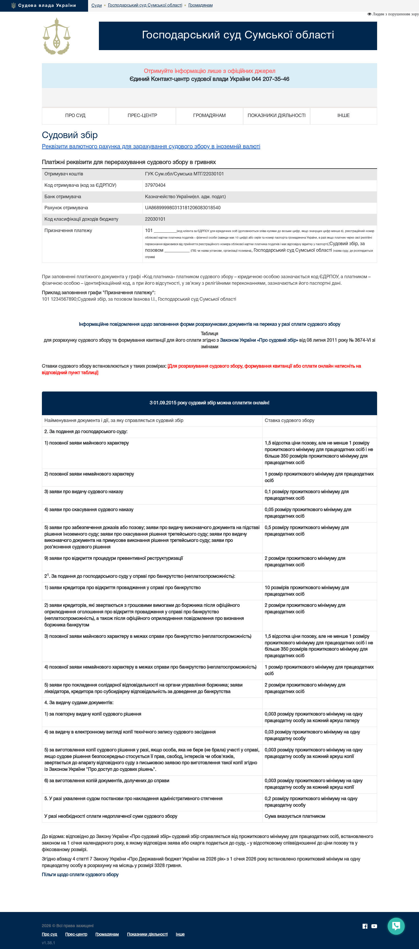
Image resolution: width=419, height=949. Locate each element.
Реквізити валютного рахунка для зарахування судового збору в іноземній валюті (151, 146)
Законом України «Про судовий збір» (259, 341)
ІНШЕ (343, 116)
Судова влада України (47, 6)
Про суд (49, 934)
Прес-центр (76, 934)
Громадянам (107, 934)
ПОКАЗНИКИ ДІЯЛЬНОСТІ (277, 116)
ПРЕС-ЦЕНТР (142, 116)
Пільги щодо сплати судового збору (80, 875)
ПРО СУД (75, 116)
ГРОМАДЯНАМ (209, 116)
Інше (180, 934)
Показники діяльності (147, 934)
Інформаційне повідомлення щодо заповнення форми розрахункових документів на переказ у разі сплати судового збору (209, 325)
